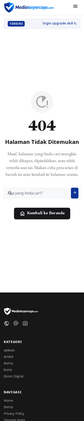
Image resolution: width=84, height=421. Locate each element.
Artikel (8, 356)
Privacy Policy (14, 413)
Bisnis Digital (13, 376)
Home (8, 400)
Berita (8, 363)
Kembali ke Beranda (42, 213)
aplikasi (9, 350)
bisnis (8, 369)
